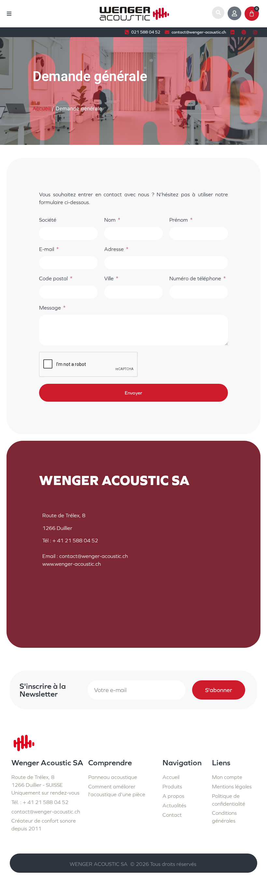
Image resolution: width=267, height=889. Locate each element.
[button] (218, 13)
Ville (109, 278)
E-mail (47, 249)
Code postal (54, 278)
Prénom (179, 220)
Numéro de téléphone (195, 278)
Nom (110, 220)
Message (50, 308)
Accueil (41, 108)
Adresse (114, 249)
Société (47, 220)
